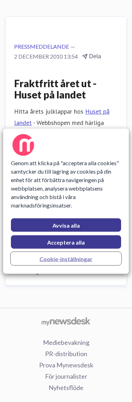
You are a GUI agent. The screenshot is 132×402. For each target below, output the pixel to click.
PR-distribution (66, 354)
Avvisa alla (66, 225)
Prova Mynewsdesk (66, 365)
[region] (65, 201)
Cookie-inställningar (66, 258)
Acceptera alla (66, 242)
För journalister (66, 376)
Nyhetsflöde (66, 387)
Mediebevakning (66, 342)
